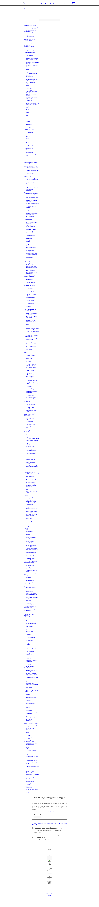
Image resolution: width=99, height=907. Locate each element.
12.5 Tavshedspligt (29, 733)
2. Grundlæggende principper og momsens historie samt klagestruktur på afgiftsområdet (31, 585)
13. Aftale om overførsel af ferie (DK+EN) (31, 166)
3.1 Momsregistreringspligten (30, 582)
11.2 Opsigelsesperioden (30, 754)
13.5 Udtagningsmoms (29, 421)
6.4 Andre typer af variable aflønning (32, 789)
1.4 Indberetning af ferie (29, 269)
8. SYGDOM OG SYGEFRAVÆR (29, 771)
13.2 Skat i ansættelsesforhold (31, 663)
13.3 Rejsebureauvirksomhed (30, 424)
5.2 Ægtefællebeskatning (30, 98)
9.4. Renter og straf (29, 488)
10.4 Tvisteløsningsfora (29, 764)
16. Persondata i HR (27, 176)
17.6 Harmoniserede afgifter (30, 389)
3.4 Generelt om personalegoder (31, 229)
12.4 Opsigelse (28, 306)
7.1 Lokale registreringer (30, 532)
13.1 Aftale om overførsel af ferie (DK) (32, 170)
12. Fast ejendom (27, 431)
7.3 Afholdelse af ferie (29, 631)
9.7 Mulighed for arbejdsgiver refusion (32, 677)
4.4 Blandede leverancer (30, 565)
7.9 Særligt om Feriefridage (30, 621)
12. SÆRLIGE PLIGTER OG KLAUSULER (31, 723)
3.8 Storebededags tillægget (30, 220)
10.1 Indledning (28, 769)
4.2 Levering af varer (29, 568)
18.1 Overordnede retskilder (30, 374)
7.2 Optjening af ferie (29, 632)
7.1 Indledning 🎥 (28, 634)
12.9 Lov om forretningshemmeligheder (32, 725)
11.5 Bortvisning (28, 748)
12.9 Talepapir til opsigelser (30, 297)
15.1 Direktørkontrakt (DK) (30, 50)
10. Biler (25, 460)
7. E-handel (26, 528)
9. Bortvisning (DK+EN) (28, 40)
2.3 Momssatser (28, 600)
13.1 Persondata (28, 664)
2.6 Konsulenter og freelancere (31, 247)
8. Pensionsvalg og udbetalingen (29, 52)
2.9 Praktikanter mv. (29, 238)
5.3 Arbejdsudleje (28, 204)
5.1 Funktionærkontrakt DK (30, 350)
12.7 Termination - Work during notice (32, 301)
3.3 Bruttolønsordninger (29, 231)
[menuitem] (37, 4)
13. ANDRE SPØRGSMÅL (28, 636)
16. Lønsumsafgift (27, 401)
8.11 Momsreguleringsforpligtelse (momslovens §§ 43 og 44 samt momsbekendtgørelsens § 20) (31, 501)
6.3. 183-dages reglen (29, 85)
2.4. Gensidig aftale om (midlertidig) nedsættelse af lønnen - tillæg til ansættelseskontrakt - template (31, 320)
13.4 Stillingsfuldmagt (29, 658)
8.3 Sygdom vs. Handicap (30, 781)
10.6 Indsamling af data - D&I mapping (32, 760)
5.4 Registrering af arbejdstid (30, 703)
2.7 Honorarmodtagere (29, 245)
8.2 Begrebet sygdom (29, 783)
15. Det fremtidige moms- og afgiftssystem (31, 413)
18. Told (25, 359)
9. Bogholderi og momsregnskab (29, 472)
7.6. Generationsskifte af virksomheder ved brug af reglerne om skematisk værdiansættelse (32, 59)
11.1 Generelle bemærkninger (30, 459)
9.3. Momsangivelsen (29, 489)
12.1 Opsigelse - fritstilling (30, 307)
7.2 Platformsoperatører (29, 531)
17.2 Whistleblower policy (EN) (31, 282)
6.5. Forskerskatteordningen (30, 82)
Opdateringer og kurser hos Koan (29, 39)
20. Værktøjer (26, 35)
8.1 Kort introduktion (29, 526)
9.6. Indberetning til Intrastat (30, 482)
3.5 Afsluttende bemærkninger (31, 575)
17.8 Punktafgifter (28, 386)
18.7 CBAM (27, 362)
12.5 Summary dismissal (30, 300)
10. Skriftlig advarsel (27, 610)
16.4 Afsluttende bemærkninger (31, 403)
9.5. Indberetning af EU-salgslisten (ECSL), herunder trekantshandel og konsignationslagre (31, 485)
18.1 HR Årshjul (28, 175)
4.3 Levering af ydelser (29, 567)
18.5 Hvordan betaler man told (31, 367)
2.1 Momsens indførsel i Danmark (31, 604)
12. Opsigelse (26, 290)
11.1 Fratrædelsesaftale (29, 288)
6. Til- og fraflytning (27, 75)
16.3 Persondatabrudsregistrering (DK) (32, 187)
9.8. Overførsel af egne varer (30, 478)
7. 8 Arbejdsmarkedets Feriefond (31, 623)
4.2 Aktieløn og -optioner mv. (30, 216)
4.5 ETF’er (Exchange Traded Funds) (32, 110)
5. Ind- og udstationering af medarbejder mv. (31, 193)
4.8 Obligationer (28, 106)
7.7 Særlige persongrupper (30, 625)
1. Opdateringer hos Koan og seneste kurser (31, 335)
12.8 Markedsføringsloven (30, 726)
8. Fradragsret (26, 495)
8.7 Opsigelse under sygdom (30, 772)
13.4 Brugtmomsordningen (30, 422)
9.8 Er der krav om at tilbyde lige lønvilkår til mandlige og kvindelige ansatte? (31, 674)
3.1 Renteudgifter (28, 127)
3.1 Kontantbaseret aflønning (30, 235)
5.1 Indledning (28, 722)
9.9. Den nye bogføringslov (30, 476)
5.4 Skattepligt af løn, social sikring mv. (32, 203)
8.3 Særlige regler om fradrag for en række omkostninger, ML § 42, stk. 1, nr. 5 (32, 521)
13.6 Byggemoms (28, 419)
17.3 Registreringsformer (30, 395)
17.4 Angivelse (28, 394)
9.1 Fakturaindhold (29, 494)
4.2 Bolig (27, 115)
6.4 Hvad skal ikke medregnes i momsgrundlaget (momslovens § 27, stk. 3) (32, 538)
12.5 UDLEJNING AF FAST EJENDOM (32, 438)
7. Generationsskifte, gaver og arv (29, 56)
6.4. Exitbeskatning (29, 83)
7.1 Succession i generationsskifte (31, 73)
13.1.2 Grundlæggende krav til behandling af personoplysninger (49, 823)
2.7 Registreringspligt (29, 591)
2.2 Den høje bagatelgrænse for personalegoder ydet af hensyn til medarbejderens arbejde (31, 144)
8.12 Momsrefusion (29, 498)
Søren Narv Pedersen (50, 800)
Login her (37, 817)
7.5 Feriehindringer (29, 628)
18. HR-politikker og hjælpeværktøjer (30, 172)
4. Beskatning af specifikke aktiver (29, 101)
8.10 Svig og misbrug (29, 504)
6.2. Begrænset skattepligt (30, 86)
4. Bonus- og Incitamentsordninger (29, 211)
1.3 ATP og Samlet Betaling (30, 270)
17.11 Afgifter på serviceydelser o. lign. (32, 380)
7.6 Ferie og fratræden (29, 626)
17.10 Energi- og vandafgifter (30, 382)
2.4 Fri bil (27, 138)
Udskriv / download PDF (49, 857)
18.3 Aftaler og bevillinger (30, 370)
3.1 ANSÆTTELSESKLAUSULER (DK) (32, 331)
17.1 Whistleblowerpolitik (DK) (30, 284)
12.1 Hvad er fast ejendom (30, 446)
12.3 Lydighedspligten (29, 737)
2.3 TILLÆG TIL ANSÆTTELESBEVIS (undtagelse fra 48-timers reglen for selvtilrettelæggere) (32, 313)
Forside (25, 6)
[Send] (49, 855)
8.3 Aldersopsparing (29, 53)
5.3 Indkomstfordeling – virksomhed (31, 97)
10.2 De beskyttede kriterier (30, 768)
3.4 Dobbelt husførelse (29, 123)
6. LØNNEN (26, 786)
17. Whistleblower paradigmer (29, 276)
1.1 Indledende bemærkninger (30, 609)
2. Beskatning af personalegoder (29, 129)
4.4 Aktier (27, 112)
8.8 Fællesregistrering (29, 497)
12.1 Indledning (28, 740)
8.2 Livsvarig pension (29, 55)
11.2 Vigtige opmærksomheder (31, 457)
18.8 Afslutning (28, 361)
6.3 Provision (28, 790)
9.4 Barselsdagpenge (29, 681)
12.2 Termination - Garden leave (31, 298)
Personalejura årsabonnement (55, 811)
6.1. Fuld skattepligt (29, 88)
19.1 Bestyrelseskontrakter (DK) (31, 28)
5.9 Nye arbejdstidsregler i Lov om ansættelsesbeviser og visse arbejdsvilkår (31, 706)
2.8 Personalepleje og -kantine (31, 130)
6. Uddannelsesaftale (27, 616)
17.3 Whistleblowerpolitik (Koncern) (31, 280)
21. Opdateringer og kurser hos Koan (30, 325)
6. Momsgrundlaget (27, 534)
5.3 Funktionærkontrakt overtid (31, 346)
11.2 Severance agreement (30, 287)
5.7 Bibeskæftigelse (29, 710)
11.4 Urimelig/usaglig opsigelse (31, 750)
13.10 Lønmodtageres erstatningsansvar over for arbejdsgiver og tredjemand (32, 643)
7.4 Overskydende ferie (29, 629)
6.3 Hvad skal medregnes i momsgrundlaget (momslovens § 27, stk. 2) (32, 542)
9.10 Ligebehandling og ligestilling (31, 668)
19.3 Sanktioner (28, 353)
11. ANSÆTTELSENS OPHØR (29, 741)
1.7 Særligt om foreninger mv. (30, 264)
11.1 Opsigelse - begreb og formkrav (32, 756)
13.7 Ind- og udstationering (30, 651)
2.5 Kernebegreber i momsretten (31, 595)
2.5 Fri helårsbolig (28, 136)
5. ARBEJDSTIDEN (27, 701)
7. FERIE (25, 620)
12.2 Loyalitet (28, 738)
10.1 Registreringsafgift (29, 470)
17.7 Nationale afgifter (29, 388)
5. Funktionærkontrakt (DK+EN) (29, 336)
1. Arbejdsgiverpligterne (28, 261)
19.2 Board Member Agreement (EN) (32, 27)
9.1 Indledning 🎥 (28, 688)
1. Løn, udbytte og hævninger (29, 148)
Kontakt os (49, 895)
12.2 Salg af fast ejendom (30, 444)
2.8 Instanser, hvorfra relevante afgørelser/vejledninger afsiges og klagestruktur (31, 589)
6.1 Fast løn (28, 793)
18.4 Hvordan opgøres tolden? (30, 368)
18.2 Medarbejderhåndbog (30, 173)
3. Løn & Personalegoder (28, 219)
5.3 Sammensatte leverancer (30, 554)
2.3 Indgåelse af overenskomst (31, 697)
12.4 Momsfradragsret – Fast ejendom (32, 440)
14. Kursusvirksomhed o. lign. (29, 414)
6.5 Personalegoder (29, 787)
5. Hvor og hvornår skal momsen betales (30, 551)
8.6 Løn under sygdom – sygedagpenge (32, 774)
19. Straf (25, 352)
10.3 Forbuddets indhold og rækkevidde (32, 766)
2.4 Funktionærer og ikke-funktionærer (32, 695)
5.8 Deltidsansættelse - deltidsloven (31, 708)
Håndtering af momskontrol (28, 164)
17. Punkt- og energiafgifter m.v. (29, 376)
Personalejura (26, 11)
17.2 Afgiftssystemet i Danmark (31, 397)
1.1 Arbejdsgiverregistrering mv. (31, 275)
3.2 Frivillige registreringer (30, 580)
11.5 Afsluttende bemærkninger (31, 450)
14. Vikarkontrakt (27, 45)
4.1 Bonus (27, 217)
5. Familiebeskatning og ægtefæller (30, 90)
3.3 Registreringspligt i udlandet (31, 578)
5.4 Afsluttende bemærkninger (31, 552)
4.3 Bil (27, 114)
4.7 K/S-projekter (28, 107)
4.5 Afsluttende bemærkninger (31, 564)
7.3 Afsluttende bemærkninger (31, 529)
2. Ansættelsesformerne (28, 237)
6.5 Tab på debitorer (29, 535)
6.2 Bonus (27, 792)
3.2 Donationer (28, 126)
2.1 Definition (28, 146)
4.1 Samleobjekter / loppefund (30, 117)
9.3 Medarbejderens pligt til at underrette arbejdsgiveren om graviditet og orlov (32, 684)
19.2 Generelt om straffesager (30, 355)
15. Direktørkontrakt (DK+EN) (29, 46)
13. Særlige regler (27, 415)
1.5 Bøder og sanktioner (29, 152)
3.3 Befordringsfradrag (29, 124)
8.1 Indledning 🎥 (28, 784)
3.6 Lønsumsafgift (29, 227)
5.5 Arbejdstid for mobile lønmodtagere (32, 714)
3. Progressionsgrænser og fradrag (29, 118)
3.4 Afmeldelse (28, 577)
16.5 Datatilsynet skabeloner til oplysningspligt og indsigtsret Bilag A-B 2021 (32, 182)
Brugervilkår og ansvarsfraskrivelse (49, 893)
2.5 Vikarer (27, 248)
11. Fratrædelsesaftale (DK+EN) (29, 285)
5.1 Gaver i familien (29, 100)
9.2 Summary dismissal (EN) (30, 42)
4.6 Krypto (27, 109)
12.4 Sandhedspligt (29, 735)
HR (24, 8)
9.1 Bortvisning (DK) (29, 43)
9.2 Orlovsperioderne (29, 687)
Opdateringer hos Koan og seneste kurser (31, 192)
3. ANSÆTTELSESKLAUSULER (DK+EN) (31, 327)
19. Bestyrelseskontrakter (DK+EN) (30, 25)
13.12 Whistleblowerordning (30, 637)
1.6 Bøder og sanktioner (29, 263)
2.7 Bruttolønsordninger (29, 132)
